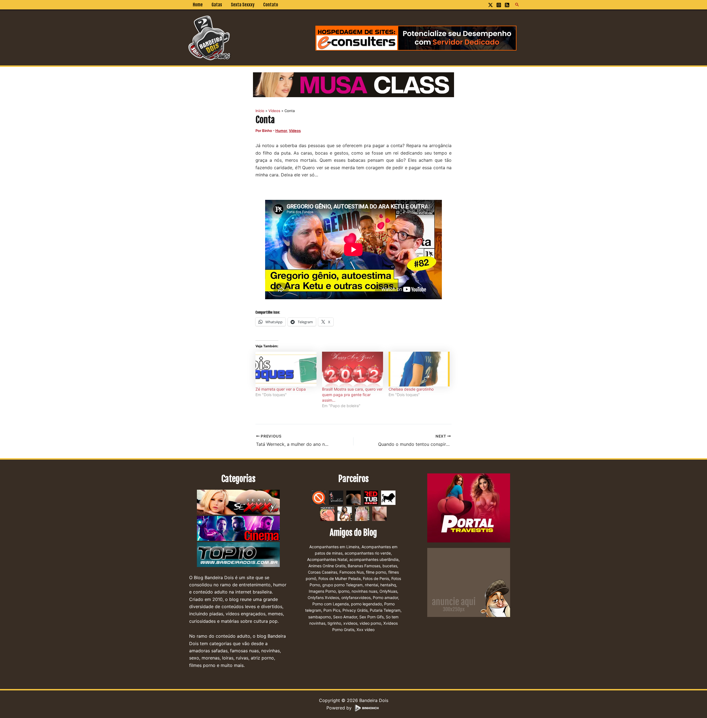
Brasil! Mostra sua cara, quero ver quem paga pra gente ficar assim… (352, 394)
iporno (343, 591)
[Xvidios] (345, 513)
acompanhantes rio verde (368, 553)
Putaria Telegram (385, 610)
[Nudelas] (336, 497)
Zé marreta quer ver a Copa (280, 389)
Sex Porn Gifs (371, 616)
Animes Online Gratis (326, 565)
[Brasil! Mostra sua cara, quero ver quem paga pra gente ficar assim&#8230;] (352, 369)
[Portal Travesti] (468, 507)
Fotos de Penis (376, 578)
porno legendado (366, 604)
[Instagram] (498, 4)
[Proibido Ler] (319, 497)
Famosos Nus (351, 572)
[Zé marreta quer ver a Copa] (285, 369)
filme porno (376, 572)
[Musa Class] (353, 84)
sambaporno (319, 616)
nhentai (371, 584)
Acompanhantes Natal (327, 559)
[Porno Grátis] (362, 513)
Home (198, 4)
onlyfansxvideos (356, 597)
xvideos (350, 623)
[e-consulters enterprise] (415, 37)
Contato (270, 4)
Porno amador (385, 597)
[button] (517, 5)
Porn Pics (331, 610)
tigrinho (334, 623)
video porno (370, 623)
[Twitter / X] (490, 4)
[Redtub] (371, 497)
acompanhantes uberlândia (374, 559)
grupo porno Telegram (342, 584)
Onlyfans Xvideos (323, 597)
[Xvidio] (379, 513)
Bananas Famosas (364, 565)
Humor (281, 130)
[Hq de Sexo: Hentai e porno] (327, 513)
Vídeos (295, 130)
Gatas (217, 4)
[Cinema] (238, 528)
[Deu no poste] (388, 497)
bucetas (389, 565)
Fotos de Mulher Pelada (339, 578)
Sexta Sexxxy (242, 4)
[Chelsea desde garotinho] (419, 369)
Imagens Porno (322, 591)
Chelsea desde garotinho (411, 389)
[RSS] (507, 4)
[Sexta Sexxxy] (238, 502)
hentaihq (388, 584)
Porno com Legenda (330, 604)
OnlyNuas (388, 591)
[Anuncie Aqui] (468, 582)
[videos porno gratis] (353, 497)
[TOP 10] (238, 554)
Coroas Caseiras (322, 572)
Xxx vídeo (365, 629)
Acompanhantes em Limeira (334, 546)
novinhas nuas (364, 591)
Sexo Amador (345, 616)
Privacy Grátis (355, 610)
